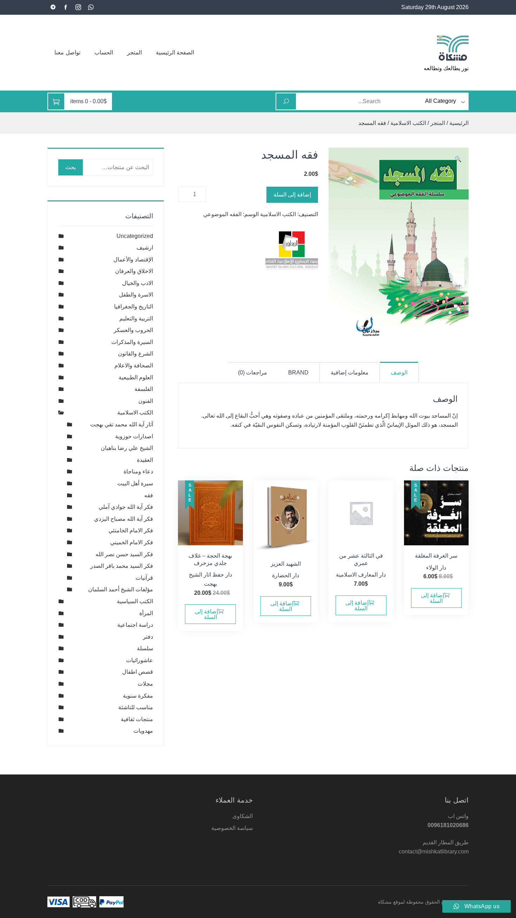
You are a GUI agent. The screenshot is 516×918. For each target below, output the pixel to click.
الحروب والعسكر (133, 330)
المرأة (146, 613)
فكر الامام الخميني (131, 542)
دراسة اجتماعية (135, 625)
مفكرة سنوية (138, 696)
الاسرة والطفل (136, 295)
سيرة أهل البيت (135, 483)
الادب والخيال (137, 283)
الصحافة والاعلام (133, 365)
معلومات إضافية (350, 372)
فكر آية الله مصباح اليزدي (123, 519)
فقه (148, 495)
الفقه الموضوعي (222, 214)
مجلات (145, 684)
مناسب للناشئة (135, 707)
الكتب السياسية (135, 601)
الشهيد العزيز (286, 564)
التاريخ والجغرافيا (133, 307)
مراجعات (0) (252, 372)
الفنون (145, 401)
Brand (298, 372)
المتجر (134, 52)
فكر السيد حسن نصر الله (124, 554)
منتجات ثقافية (137, 719)
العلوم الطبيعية (136, 377)
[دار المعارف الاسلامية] (291, 251)
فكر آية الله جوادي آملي (126, 507)
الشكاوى (242, 816)
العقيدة (145, 460)
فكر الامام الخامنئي (130, 530)
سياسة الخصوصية (232, 828)
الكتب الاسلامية (408, 123)
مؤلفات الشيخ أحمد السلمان (120, 589)
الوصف (399, 372)
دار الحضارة (285, 575)
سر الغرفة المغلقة (436, 556)
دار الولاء (436, 568)
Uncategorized (135, 236)
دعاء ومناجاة (138, 471)
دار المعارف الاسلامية (361, 575)
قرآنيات (144, 578)
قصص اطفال (137, 672)
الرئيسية (459, 123)
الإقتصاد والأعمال (133, 259)
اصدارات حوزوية (134, 436)
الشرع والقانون (135, 354)
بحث (70, 167)
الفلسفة (143, 389)
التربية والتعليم (136, 318)
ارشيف (145, 248)
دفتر (148, 637)
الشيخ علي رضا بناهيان (127, 448)
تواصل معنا (67, 52)
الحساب (103, 52)
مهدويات (143, 731)
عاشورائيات (139, 660)
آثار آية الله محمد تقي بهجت (121, 424)
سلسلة (145, 648)
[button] (458, 159)
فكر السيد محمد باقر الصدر (121, 566)
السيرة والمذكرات (132, 342)
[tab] (399, 372)
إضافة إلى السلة (292, 195)
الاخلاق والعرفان (134, 271)
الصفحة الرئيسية (175, 52)
